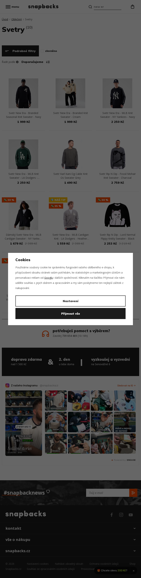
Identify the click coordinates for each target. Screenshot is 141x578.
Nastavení (70, 301)
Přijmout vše (70, 313)
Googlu (48, 277)
